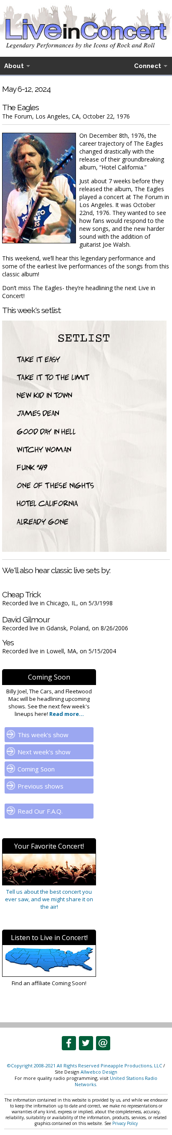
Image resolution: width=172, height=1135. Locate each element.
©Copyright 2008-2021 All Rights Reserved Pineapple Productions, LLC (84, 1065)
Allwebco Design (99, 1072)
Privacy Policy (125, 1123)
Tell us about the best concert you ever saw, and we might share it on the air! (49, 899)
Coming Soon (36, 769)
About (14, 66)
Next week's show (44, 752)
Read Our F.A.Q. (40, 811)
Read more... (66, 714)
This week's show (43, 735)
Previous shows (40, 786)
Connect (147, 66)
